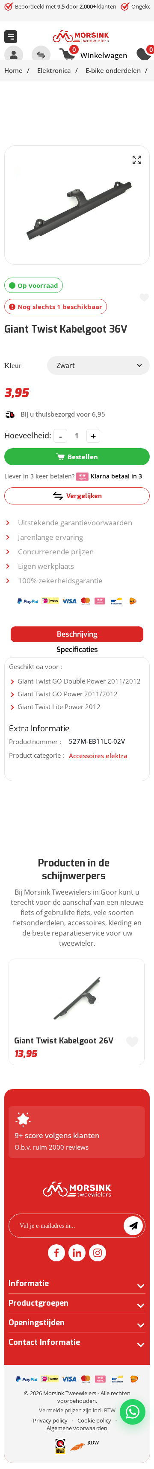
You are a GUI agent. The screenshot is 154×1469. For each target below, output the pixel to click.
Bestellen (83, 456)
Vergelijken (84, 496)
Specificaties (77, 650)
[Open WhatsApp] (132, 1412)
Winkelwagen (99, 54)
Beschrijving (77, 634)
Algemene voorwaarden (77, 1428)
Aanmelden (133, 1225)
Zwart (65, 365)
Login (13, 55)
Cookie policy (94, 1420)
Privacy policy (50, 1420)
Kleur (12, 366)
